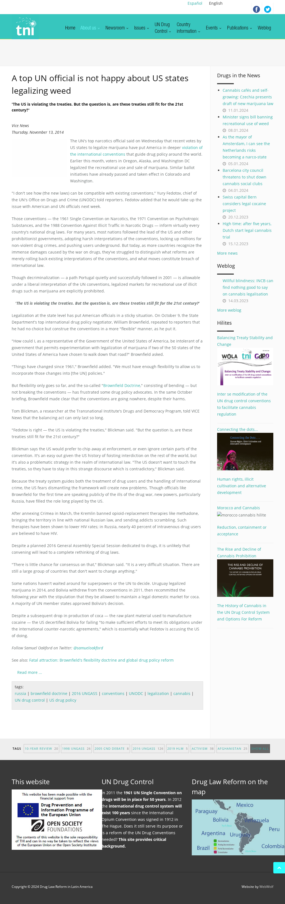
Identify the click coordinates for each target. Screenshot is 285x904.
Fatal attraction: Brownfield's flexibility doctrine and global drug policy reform (101, 660)
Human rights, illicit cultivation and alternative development (241, 485)
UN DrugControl (162, 28)
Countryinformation (187, 28)
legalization (158, 693)
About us (88, 28)
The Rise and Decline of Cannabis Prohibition (239, 552)
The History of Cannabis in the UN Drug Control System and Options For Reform (243, 612)
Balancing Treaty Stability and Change (245, 341)
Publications (238, 28)
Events (212, 28)
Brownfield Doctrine (121, 385)
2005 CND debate (112, 748)
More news (227, 253)
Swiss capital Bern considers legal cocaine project (244, 203)
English (216, 3)
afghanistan (232, 748)
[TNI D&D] (25, 26)
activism (203, 748)
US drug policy (62, 700)
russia (20, 693)
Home (70, 28)
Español (195, 3)
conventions (113, 693)
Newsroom (115, 28)
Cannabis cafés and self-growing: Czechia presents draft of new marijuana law (248, 97)
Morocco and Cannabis (238, 507)
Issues (140, 28)
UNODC (136, 693)
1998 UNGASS (76, 748)
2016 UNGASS (84, 693)
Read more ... (29, 672)
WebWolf (266, 886)
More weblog (229, 310)
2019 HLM (177, 748)
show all (260, 748)
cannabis (181, 693)
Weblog (264, 28)
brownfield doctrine (49, 693)
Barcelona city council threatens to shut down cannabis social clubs (244, 177)
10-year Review (41, 748)
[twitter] (267, 8)
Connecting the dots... (237, 429)
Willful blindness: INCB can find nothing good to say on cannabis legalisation (248, 287)
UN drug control (30, 700)
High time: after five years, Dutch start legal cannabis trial (247, 230)
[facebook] (256, 8)
